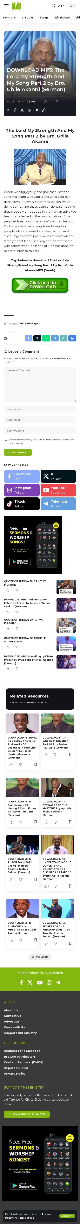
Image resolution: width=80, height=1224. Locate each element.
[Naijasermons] (16, 6)
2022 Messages (30, 323)
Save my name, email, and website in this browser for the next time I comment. (41, 441)
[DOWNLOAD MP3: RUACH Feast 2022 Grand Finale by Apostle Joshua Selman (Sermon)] (22, 844)
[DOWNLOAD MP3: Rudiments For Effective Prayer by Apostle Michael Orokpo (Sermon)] (66, 605)
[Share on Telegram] (36, 110)
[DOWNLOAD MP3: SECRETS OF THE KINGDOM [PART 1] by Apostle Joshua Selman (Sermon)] (57, 908)
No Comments (15, 101)
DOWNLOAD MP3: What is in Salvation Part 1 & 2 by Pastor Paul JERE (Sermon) (55, 742)
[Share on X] (22, 110)
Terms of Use (26, 1217)
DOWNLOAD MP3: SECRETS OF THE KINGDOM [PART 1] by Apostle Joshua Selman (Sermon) (56, 929)
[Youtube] (58, 490)
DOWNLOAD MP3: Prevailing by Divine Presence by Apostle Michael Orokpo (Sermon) (29, 660)
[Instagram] (22, 490)
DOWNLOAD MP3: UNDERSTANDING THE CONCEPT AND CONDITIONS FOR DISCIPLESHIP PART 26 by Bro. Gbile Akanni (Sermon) (57, 869)
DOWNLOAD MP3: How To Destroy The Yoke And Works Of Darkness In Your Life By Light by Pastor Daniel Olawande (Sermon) (22, 747)
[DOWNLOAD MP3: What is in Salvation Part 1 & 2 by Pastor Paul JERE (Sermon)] (57, 723)
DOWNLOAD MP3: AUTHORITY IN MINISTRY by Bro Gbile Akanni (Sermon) (22, 927)
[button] (67, 1216)
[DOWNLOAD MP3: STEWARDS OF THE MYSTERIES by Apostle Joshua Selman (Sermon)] (57, 787)
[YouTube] (39, 982)
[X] (58, 476)
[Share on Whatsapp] (29, 110)
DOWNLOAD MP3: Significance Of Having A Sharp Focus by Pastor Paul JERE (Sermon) (22, 808)
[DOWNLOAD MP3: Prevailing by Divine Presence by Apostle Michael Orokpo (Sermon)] (66, 662)
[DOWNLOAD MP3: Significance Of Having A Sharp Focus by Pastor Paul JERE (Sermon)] (22, 787)
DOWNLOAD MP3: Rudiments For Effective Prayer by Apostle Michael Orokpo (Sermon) (27, 603)
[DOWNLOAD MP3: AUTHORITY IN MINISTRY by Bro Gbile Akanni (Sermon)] (22, 908)
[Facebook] (22, 476)
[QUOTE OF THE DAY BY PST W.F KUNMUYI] (66, 625)
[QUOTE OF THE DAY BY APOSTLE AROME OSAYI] (66, 643)
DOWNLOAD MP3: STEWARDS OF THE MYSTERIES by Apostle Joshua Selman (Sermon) (57, 808)
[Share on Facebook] (14, 110)
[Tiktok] (22, 503)
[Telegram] (58, 503)
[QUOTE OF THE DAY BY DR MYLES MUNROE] (66, 587)
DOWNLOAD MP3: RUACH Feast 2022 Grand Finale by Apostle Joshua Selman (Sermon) (20, 866)
